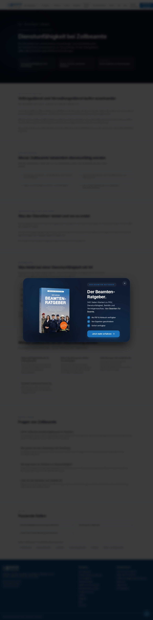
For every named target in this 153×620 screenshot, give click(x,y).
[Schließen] (124, 283)
